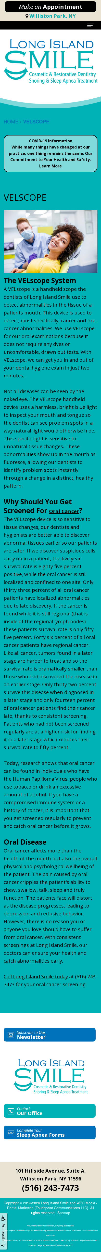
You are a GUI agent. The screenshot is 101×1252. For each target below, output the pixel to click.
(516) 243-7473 (50, 1187)
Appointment (50, 6)
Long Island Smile (55, 1202)
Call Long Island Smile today (36, 976)
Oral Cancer (64, 511)
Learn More (50, 166)
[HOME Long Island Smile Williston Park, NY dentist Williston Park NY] (50, 61)
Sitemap (63, 1212)
